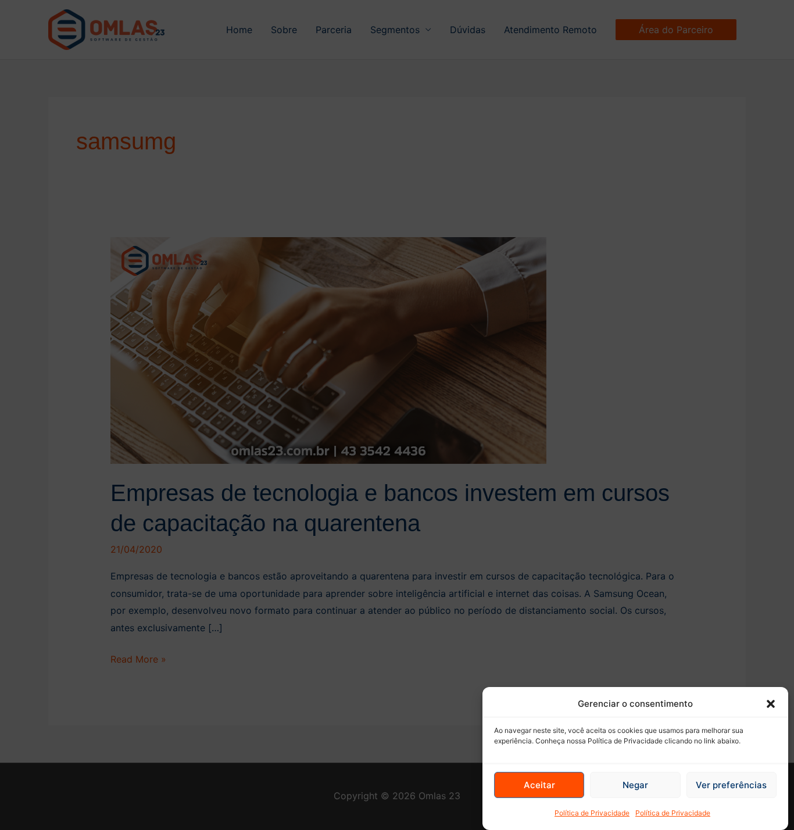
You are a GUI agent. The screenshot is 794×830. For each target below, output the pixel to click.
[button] (771, 704)
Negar (635, 784)
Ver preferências (731, 784)
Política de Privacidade (592, 812)
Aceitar (539, 784)
